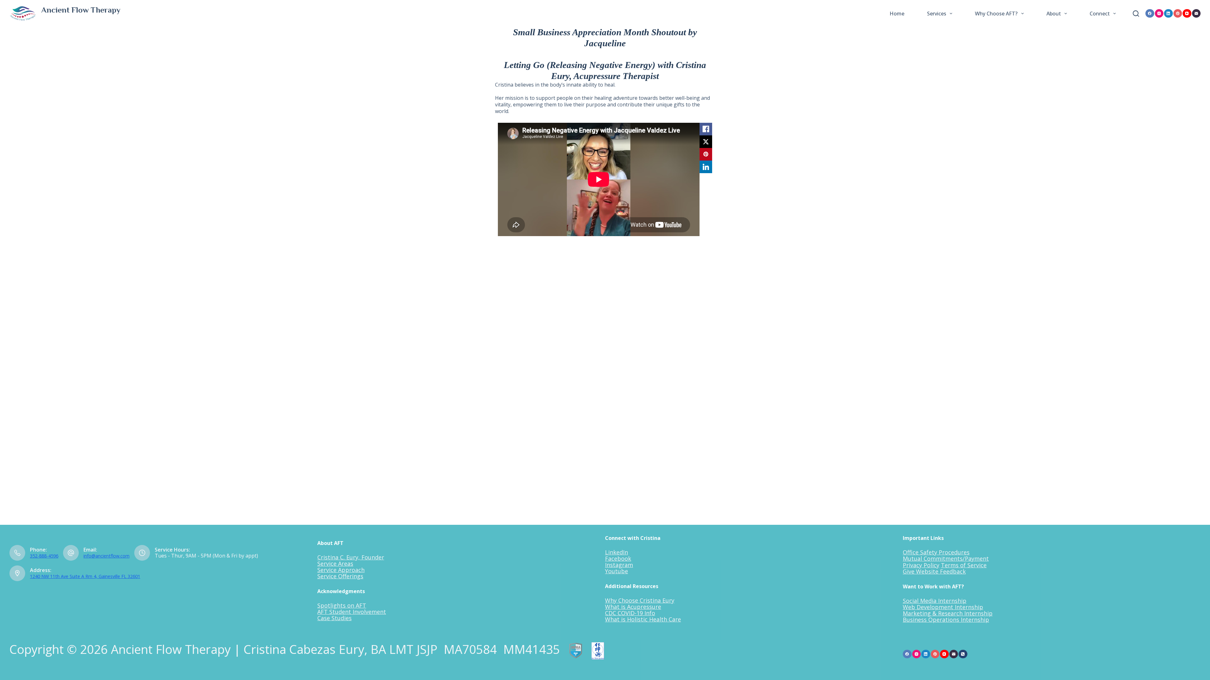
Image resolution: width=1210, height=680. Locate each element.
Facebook (618, 558)
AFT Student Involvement (351, 611)
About (1053, 13)
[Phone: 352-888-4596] (17, 553)
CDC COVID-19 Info (630, 613)
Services (936, 13)
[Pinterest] (1177, 13)
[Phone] (963, 654)
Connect (1100, 13)
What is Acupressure (633, 606)
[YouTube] (1187, 13)
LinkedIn (616, 552)
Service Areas (335, 563)
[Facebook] (1149, 13)
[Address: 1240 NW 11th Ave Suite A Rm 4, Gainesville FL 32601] (17, 573)
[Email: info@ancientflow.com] (71, 553)
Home (897, 13)
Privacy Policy (921, 565)
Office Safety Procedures (936, 552)
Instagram (619, 565)
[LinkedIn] (1168, 13)
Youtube (616, 571)
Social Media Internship (934, 600)
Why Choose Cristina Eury (639, 600)
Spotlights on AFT (341, 605)
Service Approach (341, 570)
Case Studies (334, 618)
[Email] (1196, 13)
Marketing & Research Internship (948, 613)
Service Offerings (340, 576)
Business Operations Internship (946, 619)
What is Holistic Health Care (643, 619)
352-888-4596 (44, 556)
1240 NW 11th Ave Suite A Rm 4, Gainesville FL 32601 (85, 576)
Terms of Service (964, 565)
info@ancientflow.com (107, 556)
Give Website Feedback (934, 571)
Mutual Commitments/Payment (946, 558)
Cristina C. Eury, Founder (350, 557)
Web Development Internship (943, 607)
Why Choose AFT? (996, 13)
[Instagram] (1159, 13)
